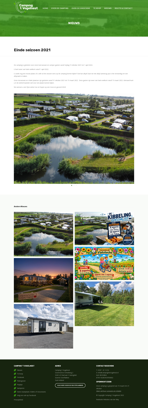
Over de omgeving (81, 8)
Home (45, 8)
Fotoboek (20, 377)
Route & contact (124, 8)
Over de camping (59, 8)
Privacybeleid (18, 400)
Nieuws (108, 8)
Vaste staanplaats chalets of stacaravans (31, 392)
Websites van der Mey (111, 399)
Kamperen (20, 388)
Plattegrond (21, 381)
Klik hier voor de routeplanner (70, 385)
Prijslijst (20, 385)
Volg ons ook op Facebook (26, 395)
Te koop (97, 8)
